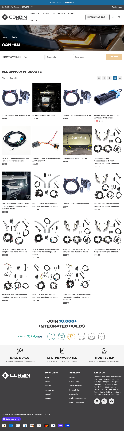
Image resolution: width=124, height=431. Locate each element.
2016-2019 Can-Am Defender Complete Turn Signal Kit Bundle (45, 296)
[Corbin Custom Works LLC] (14, 17)
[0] (118, 17)
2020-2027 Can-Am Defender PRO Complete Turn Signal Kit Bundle (76, 250)
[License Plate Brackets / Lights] (46, 97)
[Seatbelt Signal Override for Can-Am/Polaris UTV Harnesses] (108, 97)
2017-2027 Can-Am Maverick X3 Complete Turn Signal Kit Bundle (45, 205)
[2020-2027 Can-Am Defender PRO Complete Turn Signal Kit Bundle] (77, 231)
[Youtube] (111, 401)
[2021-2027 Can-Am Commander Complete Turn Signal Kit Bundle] (108, 186)
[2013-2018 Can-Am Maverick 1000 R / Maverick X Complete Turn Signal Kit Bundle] (77, 277)
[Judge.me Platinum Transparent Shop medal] (51, 336)
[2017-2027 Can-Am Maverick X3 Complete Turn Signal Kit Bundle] (46, 186)
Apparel (71, 13)
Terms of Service (75, 386)
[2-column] (104, 78)
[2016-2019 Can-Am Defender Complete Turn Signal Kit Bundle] (46, 277)
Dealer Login (117, 7)
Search (72, 378)
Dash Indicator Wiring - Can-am (75, 158)
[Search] (113, 17)
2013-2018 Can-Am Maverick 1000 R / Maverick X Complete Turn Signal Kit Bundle (77, 297)
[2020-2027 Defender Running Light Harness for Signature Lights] (16, 140)
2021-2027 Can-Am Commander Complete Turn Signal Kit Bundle (106, 205)
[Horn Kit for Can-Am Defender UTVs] (16, 97)
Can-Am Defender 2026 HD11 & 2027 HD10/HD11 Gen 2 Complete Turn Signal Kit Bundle (16, 206)
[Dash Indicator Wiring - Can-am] (77, 140)
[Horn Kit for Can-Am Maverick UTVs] (77, 97)
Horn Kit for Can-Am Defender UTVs (16, 115)
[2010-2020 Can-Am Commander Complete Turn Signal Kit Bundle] (16, 277)
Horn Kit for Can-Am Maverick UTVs (77, 115)
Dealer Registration (76, 402)
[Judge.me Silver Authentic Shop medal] (81, 336)
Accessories (59, 13)
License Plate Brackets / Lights (44, 115)
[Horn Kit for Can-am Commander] (77, 186)
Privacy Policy (74, 390)
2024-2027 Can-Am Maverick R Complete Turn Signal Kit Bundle (14, 250)
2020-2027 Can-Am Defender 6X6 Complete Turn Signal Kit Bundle (107, 250)
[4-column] (115, 78)
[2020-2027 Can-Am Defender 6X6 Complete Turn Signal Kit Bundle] (108, 231)
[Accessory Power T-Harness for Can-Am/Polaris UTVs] (46, 140)
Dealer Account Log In (77, 398)
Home (4, 37)
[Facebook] (97, 401)
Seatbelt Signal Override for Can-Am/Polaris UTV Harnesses (107, 116)
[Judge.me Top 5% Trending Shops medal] (101, 336)
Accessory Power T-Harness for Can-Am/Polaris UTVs (46, 159)
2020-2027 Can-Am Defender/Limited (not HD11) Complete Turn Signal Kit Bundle (106, 160)
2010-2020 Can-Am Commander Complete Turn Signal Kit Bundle (14, 296)
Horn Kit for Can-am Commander (76, 204)
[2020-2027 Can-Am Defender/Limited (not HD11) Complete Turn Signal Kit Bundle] (108, 140)
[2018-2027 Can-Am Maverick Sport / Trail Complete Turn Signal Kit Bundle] (46, 231)
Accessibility (74, 394)
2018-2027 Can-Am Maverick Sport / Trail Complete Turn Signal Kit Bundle (46, 251)
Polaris (33, 13)
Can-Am (45, 13)
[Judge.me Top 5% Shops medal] (91, 336)
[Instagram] (104, 401)
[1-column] (99, 78)
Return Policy (74, 382)
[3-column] (109, 78)
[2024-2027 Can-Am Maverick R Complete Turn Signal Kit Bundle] (16, 231)
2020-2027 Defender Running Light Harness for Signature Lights (15, 159)
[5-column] (120, 78)
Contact (34, 21)
